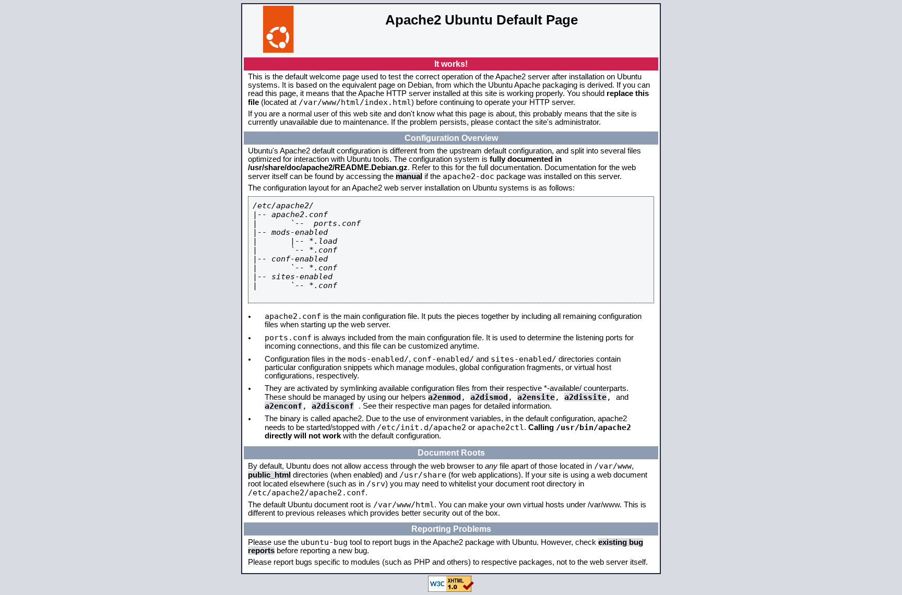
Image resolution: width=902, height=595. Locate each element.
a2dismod (489, 396)
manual (409, 176)
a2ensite (536, 396)
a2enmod (444, 396)
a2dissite (585, 396)
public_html (269, 475)
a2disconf (333, 405)
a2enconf (283, 405)
